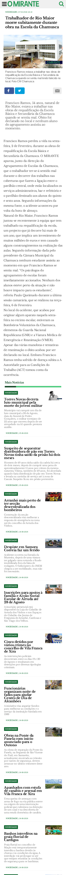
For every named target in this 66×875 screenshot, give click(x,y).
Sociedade (11, 12)
